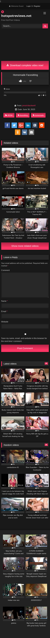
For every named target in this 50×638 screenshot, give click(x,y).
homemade (39, 115)
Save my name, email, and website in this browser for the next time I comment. (24, 339)
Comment (5, 270)
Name (4, 301)
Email (4, 311)
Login (28, 6)
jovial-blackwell (29, 106)
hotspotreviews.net (16, 16)
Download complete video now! (26, 65)
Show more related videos (25, 246)
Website (4, 322)
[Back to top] (42, 631)
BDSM (10, 115)
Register (37, 6)
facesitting (24, 115)
